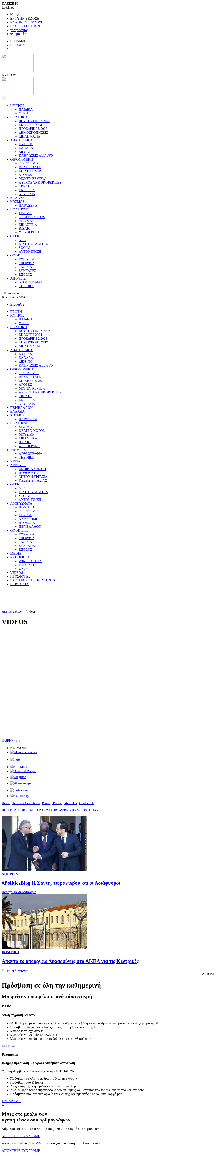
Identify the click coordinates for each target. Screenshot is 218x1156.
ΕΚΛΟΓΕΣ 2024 (30, 125)
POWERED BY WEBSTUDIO (76, 810)
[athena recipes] (21, 783)
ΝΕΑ (22, 240)
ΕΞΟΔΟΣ (25, 274)
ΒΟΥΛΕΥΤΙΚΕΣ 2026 (34, 121)
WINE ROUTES (30, 561)
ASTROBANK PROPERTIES (40, 182)
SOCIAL (25, 247)
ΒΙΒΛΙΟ (25, 228)
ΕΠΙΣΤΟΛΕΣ (19, 584)
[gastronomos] (20, 790)
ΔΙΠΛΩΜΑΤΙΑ (29, 136)
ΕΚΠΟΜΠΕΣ (20, 557)
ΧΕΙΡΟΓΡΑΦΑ (29, 232)
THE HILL (26, 286)
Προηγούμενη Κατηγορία (19, 892)
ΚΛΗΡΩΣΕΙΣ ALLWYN (36, 155)
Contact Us (86, 803)
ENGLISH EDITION (25, 26)
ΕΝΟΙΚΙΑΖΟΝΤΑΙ (32, 469)
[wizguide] (18, 777)
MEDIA (16, 553)
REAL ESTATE (30, 167)
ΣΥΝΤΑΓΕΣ (27, 270)
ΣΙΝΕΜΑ (25, 213)
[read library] (19, 796)
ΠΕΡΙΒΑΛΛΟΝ (21, 407)
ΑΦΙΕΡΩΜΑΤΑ (21, 503)
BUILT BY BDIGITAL (18, 810)
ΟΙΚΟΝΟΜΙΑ (29, 163)
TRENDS (25, 186)
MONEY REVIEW (32, 178)
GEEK (15, 236)
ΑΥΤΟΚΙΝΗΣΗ (30, 251)
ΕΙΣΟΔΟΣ (17, 45)
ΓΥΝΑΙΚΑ (26, 259)
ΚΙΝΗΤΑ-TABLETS (33, 244)
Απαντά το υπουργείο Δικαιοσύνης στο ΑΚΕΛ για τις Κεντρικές (70, 961)
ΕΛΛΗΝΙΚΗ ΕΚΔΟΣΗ (26, 22)
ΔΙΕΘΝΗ (25, 152)
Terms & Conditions (26, 803)
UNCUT (25, 569)
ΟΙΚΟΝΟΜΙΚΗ (21, 159)
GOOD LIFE (19, 255)
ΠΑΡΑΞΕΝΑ (28, 205)
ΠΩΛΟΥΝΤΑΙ (29, 473)
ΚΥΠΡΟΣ (17, 105)
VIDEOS (16, 572)
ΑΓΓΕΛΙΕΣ (18, 465)
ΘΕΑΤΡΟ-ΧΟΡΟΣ (32, 217)
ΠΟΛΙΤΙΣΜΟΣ (20, 209)
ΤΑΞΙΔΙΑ (25, 267)
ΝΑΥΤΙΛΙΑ (27, 194)
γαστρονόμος (19, 30)
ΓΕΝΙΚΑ (25, 515)
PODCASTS (28, 565)
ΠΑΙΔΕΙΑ (26, 109)
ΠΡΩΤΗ (16, 311)
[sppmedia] (11, 740)
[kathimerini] (19, 767)
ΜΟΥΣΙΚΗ (27, 221)
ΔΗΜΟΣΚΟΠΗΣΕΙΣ (33, 132)
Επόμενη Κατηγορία (15, 970)
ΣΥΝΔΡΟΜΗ (11, 1101)
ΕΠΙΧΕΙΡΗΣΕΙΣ (30, 171)
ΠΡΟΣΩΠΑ (27, 522)
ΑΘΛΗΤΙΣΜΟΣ (21, 140)
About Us (70, 803)
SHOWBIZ (26, 263)
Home (14, 14)
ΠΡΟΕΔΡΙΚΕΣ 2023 (33, 128)
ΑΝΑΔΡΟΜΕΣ (29, 519)
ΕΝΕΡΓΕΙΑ (27, 190)
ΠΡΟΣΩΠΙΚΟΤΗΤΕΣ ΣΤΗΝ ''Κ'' (33, 580)
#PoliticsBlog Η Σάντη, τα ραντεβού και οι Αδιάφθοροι (61, 883)
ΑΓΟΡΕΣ (25, 175)
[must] (15, 759)
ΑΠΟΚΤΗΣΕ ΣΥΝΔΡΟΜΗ (21, 1136)
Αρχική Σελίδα (12, 611)
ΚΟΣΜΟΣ (17, 201)
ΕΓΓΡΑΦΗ (9, 1046)
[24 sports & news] (23, 752)
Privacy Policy (52, 803)
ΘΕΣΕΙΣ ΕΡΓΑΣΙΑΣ (33, 480)
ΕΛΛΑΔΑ (26, 148)
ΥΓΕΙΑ (24, 113)
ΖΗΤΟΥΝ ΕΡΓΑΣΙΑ (33, 476)
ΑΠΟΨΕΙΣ (18, 278)
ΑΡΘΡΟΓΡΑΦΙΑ (30, 282)
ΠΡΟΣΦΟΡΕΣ (20, 576)
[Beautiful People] (23, 771)
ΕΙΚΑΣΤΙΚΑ (28, 224)
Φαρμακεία (18, 34)
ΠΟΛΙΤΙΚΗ (18, 117)
